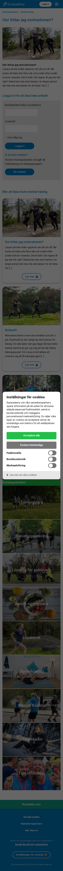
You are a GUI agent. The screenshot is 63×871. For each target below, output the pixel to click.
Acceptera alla (31, 435)
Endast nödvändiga (31, 445)
